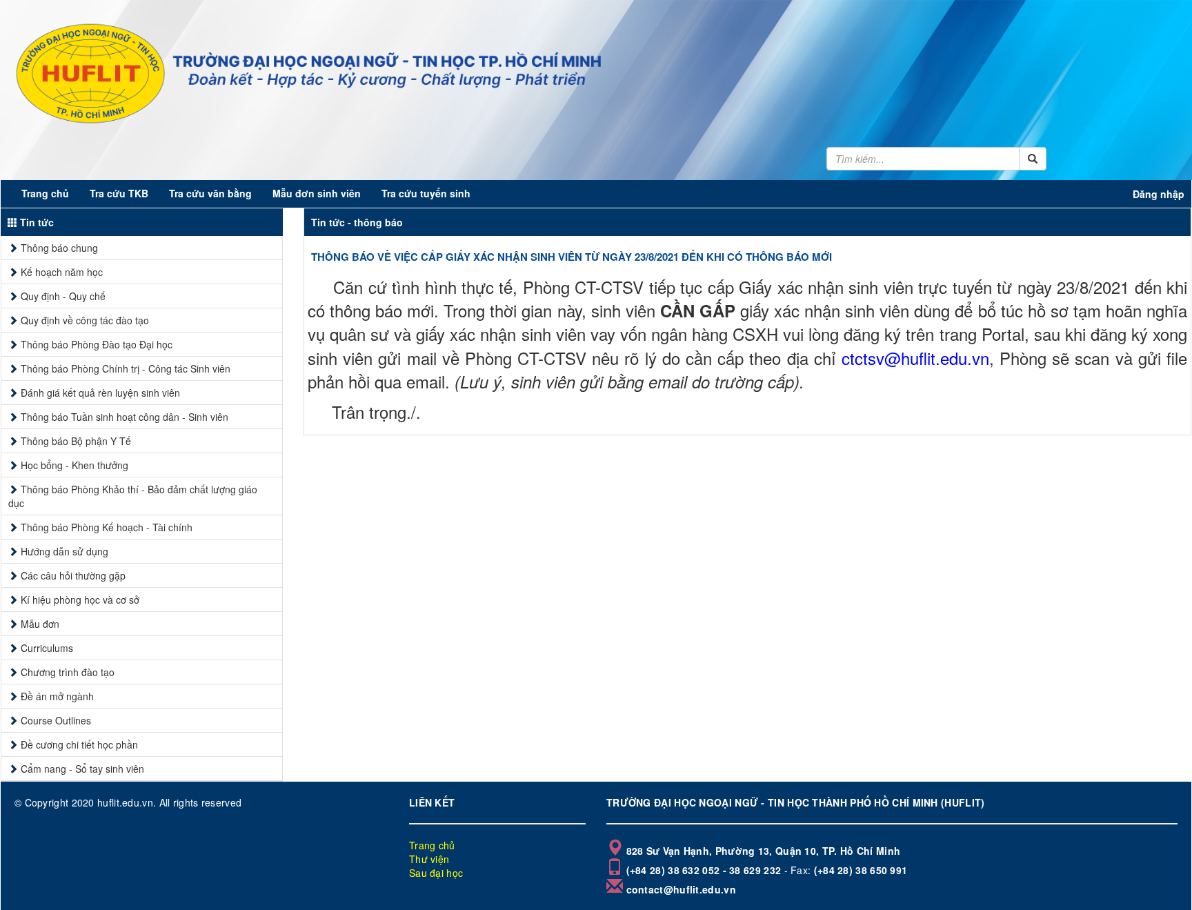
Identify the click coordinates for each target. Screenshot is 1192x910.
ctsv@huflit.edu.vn (922, 358)
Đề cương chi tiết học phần (79, 744)
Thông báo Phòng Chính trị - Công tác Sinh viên (125, 368)
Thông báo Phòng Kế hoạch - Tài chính (106, 527)
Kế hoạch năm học (62, 272)
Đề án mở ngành (57, 696)
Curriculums (47, 648)
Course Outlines (56, 720)
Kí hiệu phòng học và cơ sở (80, 599)
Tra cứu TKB (119, 193)
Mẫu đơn (40, 624)
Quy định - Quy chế (63, 296)
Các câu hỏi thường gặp (73, 575)
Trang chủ (45, 193)
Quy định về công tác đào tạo (85, 320)
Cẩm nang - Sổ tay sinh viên (82, 768)
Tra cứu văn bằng (210, 193)
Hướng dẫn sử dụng (64, 551)
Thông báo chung (59, 248)
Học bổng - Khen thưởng (74, 465)
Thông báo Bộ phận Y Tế (76, 441)
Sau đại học (436, 873)
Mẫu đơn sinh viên (316, 193)
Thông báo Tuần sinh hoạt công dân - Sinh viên (124, 417)
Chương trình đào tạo (68, 672)
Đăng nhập (1158, 194)
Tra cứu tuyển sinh (425, 193)
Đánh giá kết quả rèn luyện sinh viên (100, 392)
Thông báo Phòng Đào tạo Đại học (96, 344)
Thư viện (429, 859)
